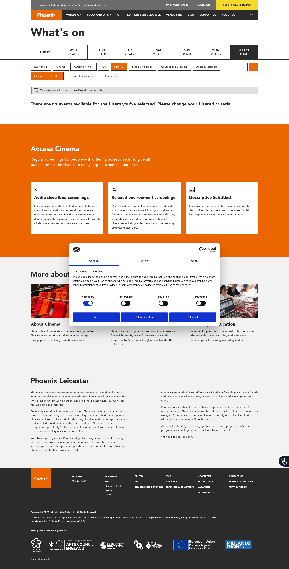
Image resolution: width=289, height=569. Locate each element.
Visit (191, 14)
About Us (228, 14)
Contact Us (236, 476)
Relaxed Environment (82, 76)
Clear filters (110, 76)
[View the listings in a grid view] (243, 67)
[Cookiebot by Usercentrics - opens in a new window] (201, 249)
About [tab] (194, 260)
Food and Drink (99, 14)
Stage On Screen (142, 66)
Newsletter (203, 5)
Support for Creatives (144, 14)
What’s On (74, 14)
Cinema (60, 66)
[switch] (125, 303)
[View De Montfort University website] (112, 544)
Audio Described (206, 66)
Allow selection (145, 317)
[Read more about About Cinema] (64, 301)
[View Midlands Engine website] (238, 544)
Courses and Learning (174, 66)
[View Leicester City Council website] (36, 544)
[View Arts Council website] (70, 544)
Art (119, 14)
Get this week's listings (237, 5)
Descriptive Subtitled (47, 76)
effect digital (44, 559)
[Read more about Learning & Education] (224, 301)
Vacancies (204, 487)
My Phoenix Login (177, 5)
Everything (40, 66)
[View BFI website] (148, 544)
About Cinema (45, 324)
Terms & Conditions (241, 481)
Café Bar (171, 481)
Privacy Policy (238, 487)
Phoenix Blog (206, 481)
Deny (96, 317)
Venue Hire (174, 14)
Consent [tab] (94, 260)
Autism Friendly (83, 66)
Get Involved (206, 492)
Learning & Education (180, 487)
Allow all (193, 317)
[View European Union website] (196, 544)
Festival (118, 66)
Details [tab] (144, 260)
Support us (208, 14)
